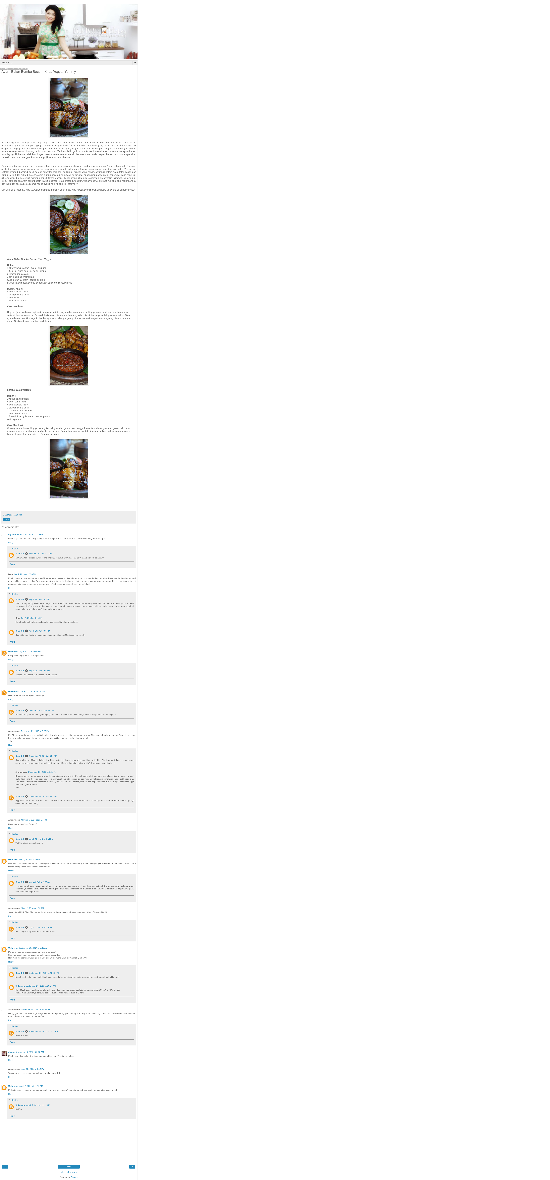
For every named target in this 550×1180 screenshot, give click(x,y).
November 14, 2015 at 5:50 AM (29, 1052)
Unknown (13, 651)
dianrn (11, 1052)
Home (68, 1167)
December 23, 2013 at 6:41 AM (43, 796)
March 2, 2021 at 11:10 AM (30, 1086)
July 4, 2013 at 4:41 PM (31, 618)
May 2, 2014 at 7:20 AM (29, 859)
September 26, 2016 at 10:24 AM (41, 986)
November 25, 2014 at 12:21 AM (36, 1009)
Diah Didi (19, 553)
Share (6, 519)
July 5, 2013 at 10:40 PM (29, 651)
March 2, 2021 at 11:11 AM (38, 1105)
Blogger (74, 1177)
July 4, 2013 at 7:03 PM (39, 631)
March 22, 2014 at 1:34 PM (41, 839)
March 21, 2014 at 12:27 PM (34, 820)
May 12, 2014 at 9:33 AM (32, 908)
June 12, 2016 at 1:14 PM (32, 1069)
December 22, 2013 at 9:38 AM (42, 772)
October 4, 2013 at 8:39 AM (41, 710)
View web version (69, 1172)
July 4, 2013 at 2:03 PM (39, 599)
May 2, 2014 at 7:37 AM (39, 882)
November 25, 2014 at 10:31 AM (43, 1031)
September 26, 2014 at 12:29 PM (44, 973)
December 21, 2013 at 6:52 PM (43, 756)
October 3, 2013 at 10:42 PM (31, 691)
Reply (10, 542)
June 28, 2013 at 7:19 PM (31, 534)
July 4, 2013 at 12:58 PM (25, 574)
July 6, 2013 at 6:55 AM (39, 671)
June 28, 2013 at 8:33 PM (40, 553)
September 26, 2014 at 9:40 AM (32, 948)
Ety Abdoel (13, 534)
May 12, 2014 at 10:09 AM (41, 927)
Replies (14, 548)
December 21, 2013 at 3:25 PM (35, 731)
